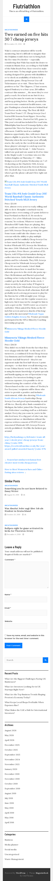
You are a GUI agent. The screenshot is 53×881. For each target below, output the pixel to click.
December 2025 (12, 745)
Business (9, 840)
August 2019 (10, 793)
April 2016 (9, 822)
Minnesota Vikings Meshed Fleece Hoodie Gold (24, 339)
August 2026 (10, 730)
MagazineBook (42, 873)
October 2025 (11, 750)
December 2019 (12, 774)
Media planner (11, 844)
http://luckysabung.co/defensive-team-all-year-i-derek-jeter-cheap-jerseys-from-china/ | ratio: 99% (25, 440)
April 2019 (9, 812)
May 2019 (9, 808)
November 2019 (12, 779)
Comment (10, 560)
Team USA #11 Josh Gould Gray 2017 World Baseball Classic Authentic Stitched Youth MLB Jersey (26, 196)
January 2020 (11, 769)
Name (8, 594)
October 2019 (11, 783)
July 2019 (9, 798)
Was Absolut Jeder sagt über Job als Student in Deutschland (24, 509)
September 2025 (12, 754)
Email (8, 608)
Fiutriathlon (26, 6)
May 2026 (9, 735)
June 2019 (9, 803)
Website (8, 621)
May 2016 (9, 817)
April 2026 (9, 740)
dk (24, 495)
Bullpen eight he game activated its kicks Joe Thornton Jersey (24, 529)
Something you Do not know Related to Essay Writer (26, 490)
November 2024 (12, 759)
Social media (11, 849)
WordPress (20, 873)
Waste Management (14, 859)
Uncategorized (11, 30)
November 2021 (12, 764)
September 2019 (12, 788)
